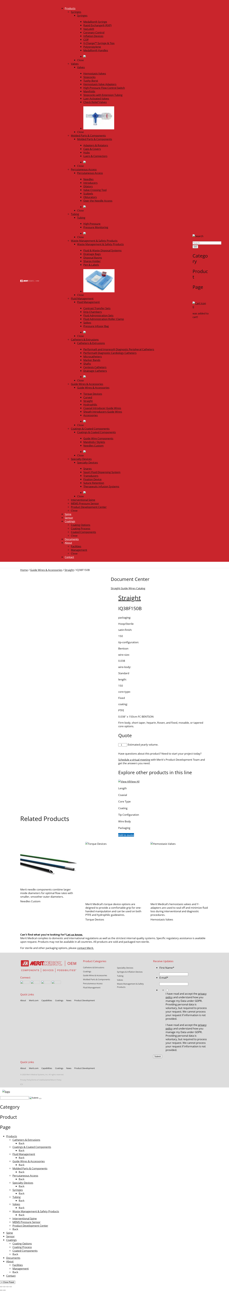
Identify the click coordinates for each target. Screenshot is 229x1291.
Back (21, 1143)
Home (24, 570)
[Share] (7, 1286)
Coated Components (25, 1250)
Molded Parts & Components (29, 1168)
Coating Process (22, 1247)
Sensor (10, 1236)
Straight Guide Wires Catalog (128, 588)
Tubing (16, 1197)
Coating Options (22, 1243)
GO (195, 247)
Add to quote (126, 835)
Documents (13, 1258)
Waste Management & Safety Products (35, 1211)
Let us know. (74, 934)
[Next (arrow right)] (4, 1290)
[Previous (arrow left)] (1, 1290)
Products (11, 1136)
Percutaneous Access (25, 1175)
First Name (166, 967)
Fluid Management (23, 1154)
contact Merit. (85, 948)
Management (20, 1268)
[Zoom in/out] (1, 1286)
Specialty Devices (22, 1182)
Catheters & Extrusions (26, 1140)
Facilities (17, 1265)
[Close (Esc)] (10, 1286)
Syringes (17, 1190)
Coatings (11, 1240)
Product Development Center (30, 1225)
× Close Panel (7, 1282)
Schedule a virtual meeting (134, 759)
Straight (69, 570)
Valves (16, 1204)
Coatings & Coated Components (31, 1147)
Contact (11, 1275)
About (10, 1261)
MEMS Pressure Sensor (26, 1222)
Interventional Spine (24, 1218)
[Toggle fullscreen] (4, 1286)
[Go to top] (21, 1084)
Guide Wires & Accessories (46, 570)
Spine (9, 1233)
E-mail (163, 977)
